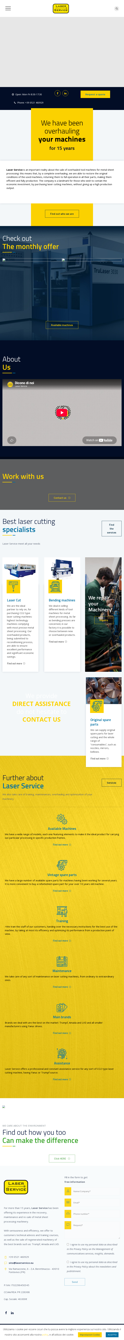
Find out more (14, 663)
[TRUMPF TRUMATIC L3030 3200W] (45, 260)
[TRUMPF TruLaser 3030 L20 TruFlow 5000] (105, 260)
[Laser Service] (61, 8)
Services (111, 783)
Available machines (62, 325)
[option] (50, 277)
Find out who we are (62, 214)
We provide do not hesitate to (41, 707)
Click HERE (60, 1158)
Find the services (111, 528)
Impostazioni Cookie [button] (90, 1334)
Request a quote (95, 94)
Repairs (103, 620)
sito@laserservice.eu (21, 1262)
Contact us (60, 498)
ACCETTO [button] (112, 1334)
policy (45, 1334)
